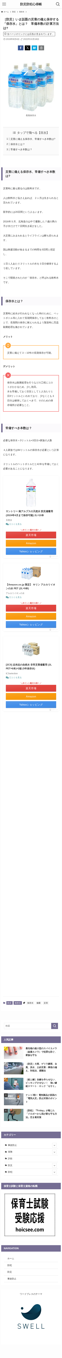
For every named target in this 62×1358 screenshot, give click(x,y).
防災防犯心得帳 (31, 4)
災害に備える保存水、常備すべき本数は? (33, 139)
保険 (10, 1151)
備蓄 (39, 1003)
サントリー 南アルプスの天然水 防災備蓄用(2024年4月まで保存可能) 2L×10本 (29, 513)
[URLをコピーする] (41, 47)
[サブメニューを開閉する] (54, 1145)
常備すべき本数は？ (21, 149)
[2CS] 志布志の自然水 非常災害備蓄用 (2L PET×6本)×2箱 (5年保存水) (29, 666)
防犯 (10, 1172)
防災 (9, 1003)
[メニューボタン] (4, 4)
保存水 (18, 1003)
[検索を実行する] (54, 1026)
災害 (46, 1003)
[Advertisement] (31, 857)
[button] (20, 47)
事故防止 (12, 1145)
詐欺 (10, 1158)
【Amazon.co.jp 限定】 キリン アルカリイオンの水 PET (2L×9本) (30, 586)
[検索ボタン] (58, 4)
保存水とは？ (18, 144)
